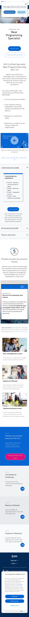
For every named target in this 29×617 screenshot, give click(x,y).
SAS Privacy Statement (9, 611)
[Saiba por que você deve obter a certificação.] (14, 160)
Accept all (14, 596)
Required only (15, 601)
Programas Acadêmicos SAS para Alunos (18, 331)
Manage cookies (15, 605)
